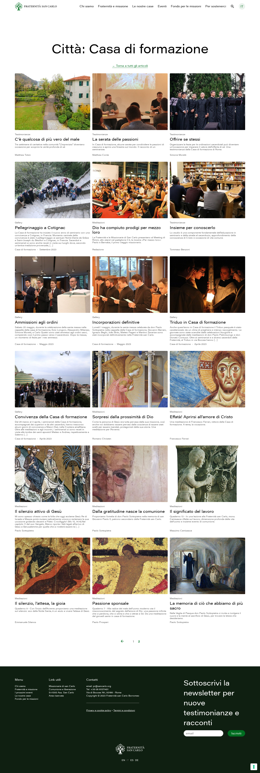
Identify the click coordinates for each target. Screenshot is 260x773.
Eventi (162, 6)
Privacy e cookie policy (98, 710)
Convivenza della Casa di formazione (51, 416)
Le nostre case (143, 6)
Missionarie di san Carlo (62, 686)
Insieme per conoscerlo (192, 227)
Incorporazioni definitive (115, 322)
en (123, 760)
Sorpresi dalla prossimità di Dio (122, 416)
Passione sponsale (110, 603)
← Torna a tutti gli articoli (130, 66)
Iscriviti (236, 733)
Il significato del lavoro (192, 511)
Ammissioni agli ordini (36, 322)
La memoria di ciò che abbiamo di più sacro (206, 605)
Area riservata (56, 695)
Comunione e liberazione (62, 689)
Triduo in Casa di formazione (198, 322)
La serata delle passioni (115, 139)
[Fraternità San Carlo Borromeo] (36, 6)
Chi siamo (87, 6)
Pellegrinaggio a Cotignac (40, 227)
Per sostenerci (215, 6)
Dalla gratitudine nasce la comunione (128, 511)
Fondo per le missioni (186, 6)
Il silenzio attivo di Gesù (38, 511)
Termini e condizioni (124, 710)
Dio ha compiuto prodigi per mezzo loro (126, 230)
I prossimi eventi (24, 692)
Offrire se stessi (185, 139)
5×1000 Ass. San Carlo (61, 692)
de (136, 760)
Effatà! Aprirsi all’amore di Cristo (201, 416)
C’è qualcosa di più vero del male (47, 139)
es (131, 760)
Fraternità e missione (113, 6)
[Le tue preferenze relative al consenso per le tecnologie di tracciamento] (253, 766)
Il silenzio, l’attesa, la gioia (40, 603)
